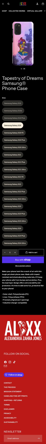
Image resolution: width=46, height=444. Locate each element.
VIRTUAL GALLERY (34, 11)
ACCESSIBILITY (10, 418)
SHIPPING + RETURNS (13, 400)
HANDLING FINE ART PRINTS (15, 396)
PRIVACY (7, 413)
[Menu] (3, 4)
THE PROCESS (10, 387)
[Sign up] (38, 438)
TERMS (7, 405)
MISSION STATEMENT (13, 391)
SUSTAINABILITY (11, 422)
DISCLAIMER (9, 409)
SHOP (4, 11)
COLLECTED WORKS (17, 11)
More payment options (23, 266)
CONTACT (8, 383)
